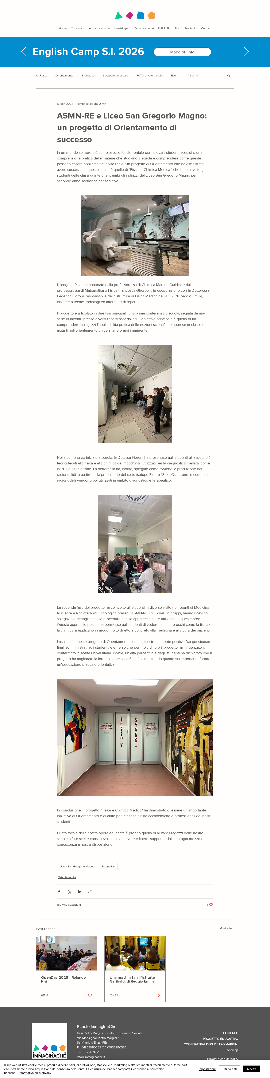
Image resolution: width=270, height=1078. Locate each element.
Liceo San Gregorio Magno (77, 866)
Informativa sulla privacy (35, 1073)
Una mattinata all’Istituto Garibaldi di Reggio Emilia (132, 979)
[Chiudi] (264, 1069)
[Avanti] (246, 51)
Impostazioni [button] (207, 1069)
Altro (191, 75)
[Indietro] (23, 51)
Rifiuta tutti (230, 1069)
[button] (99, 28)
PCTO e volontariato (149, 75)
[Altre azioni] (210, 103)
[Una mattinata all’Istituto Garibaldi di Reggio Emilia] (135, 953)
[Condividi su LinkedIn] (80, 892)
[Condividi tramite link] (90, 892)
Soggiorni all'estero (115, 75)
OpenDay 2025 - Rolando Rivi (63, 979)
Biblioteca (88, 75)
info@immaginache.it (91, 1057)
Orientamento (64, 75)
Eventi (175, 75)
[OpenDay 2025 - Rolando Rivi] (66, 953)
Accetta (251, 1069)
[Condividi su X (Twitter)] (69, 892)
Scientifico (108, 866)
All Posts (41, 75)
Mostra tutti (227, 928)
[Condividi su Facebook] (59, 892)
